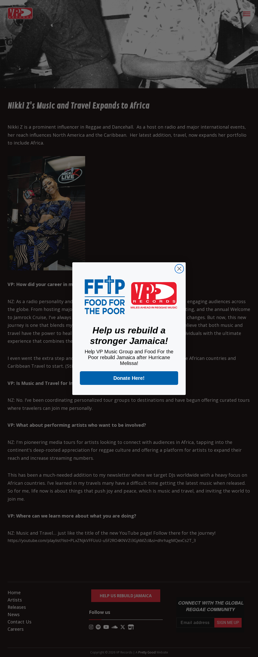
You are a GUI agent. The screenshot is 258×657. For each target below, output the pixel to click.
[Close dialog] (179, 268)
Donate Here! (129, 378)
